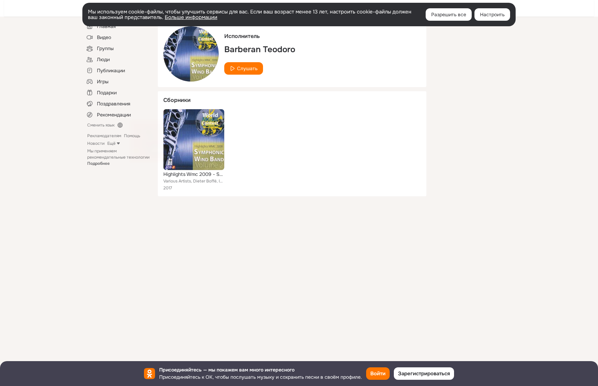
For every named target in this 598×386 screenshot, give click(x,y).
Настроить (492, 14)
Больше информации (191, 17)
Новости (96, 143)
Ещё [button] (111, 143)
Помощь (132, 136)
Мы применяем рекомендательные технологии (118, 157)
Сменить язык (101, 125)
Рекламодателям (104, 136)
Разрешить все (448, 14)
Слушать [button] (247, 68)
